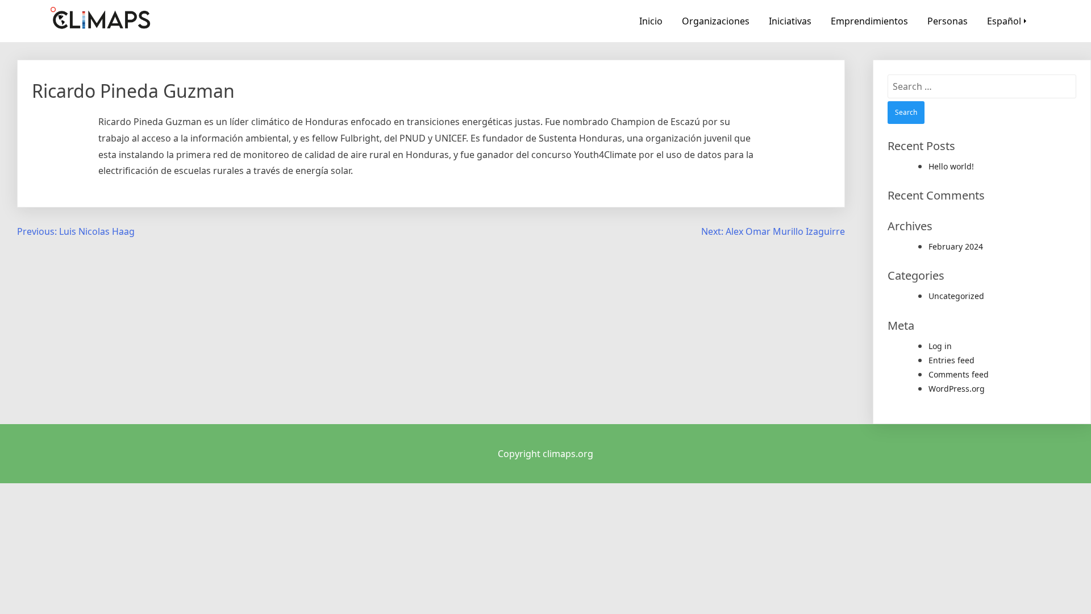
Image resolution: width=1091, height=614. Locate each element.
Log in (940, 346)
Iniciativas (790, 21)
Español (1004, 21)
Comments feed (958, 374)
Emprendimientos (869, 21)
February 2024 (955, 246)
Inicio (651, 21)
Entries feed (951, 360)
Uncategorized (956, 296)
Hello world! (951, 166)
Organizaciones (715, 21)
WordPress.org (956, 388)
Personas (947, 21)
